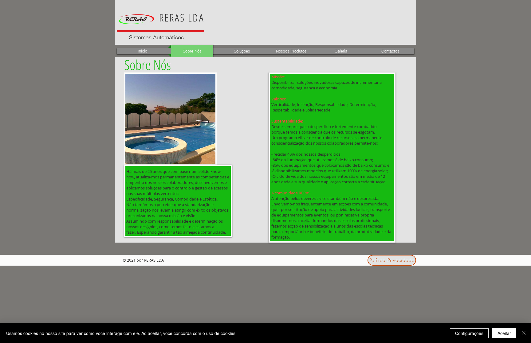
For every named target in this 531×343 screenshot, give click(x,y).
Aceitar (504, 333)
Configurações (469, 333)
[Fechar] (523, 333)
